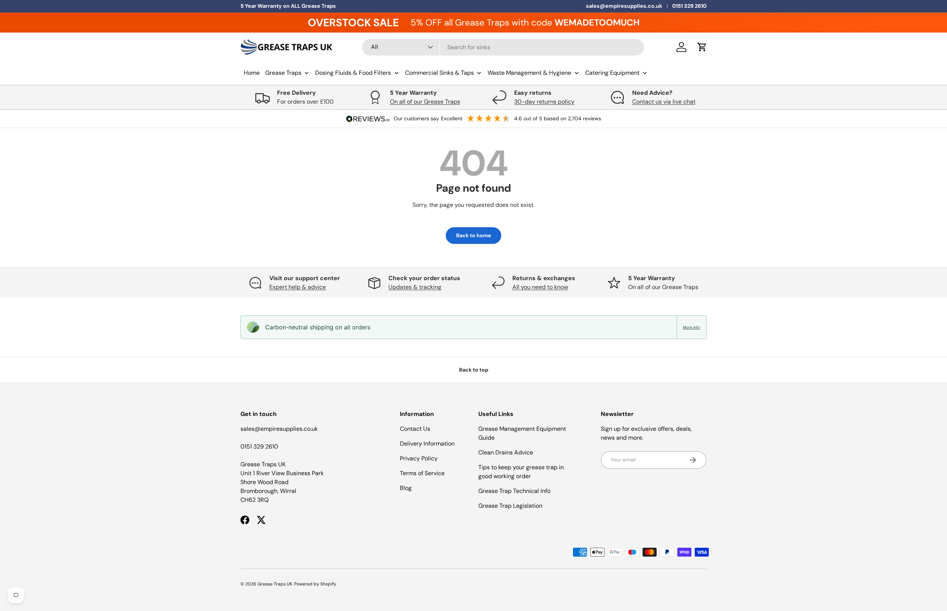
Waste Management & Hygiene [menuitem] (529, 73)
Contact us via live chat (663, 101)
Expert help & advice (297, 287)
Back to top (473, 369)
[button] (702, 47)
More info (691, 327)
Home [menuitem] (252, 73)
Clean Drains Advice (505, 452)
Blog (406, 488)
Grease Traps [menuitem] (283, 73)
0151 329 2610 (689, 6)
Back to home (473, 235)
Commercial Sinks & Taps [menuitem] (439, 73)
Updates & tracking (414, 287)
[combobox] (503, 47)
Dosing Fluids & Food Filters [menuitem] (353, 73)
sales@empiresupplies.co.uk (624, 6)
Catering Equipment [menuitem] (612, 73)
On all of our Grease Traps (425, 101)
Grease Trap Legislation (510, 506)
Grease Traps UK (274, 584)
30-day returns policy (544, 101)
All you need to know (540, 287)
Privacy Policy (419, 458)
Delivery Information (427, 443)
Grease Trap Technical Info (514, 491)
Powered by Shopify (315, 584)
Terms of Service (422, 473)
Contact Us (415, 429)
